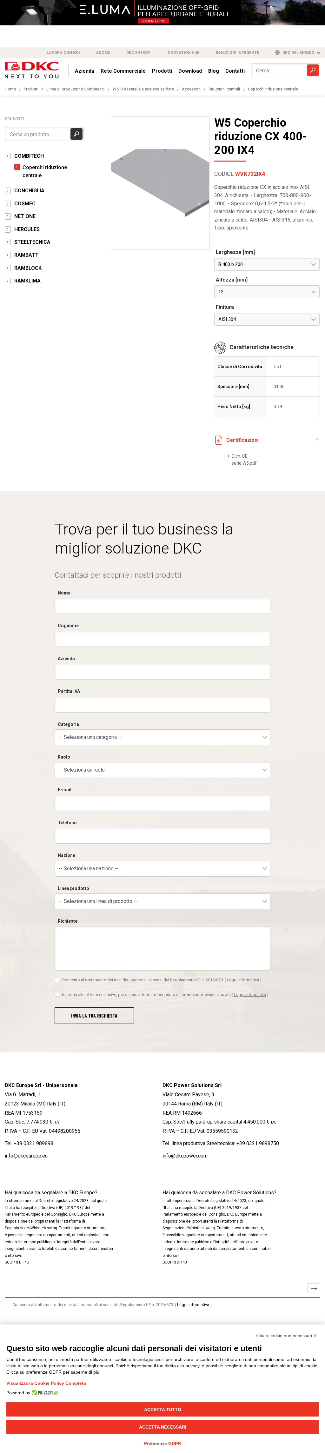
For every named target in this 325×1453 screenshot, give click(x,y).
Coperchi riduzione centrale (273, 89)
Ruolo (64, 757)
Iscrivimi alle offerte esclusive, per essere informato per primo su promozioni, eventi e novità (165, 994)
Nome (64, 592)
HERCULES (27, 229)
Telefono (67, 822)
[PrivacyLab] (44, 1393)
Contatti (235, 71)
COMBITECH (29, 156)
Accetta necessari (162, 1427)
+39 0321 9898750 (257, 1143)
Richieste (67, 921)
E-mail (64, 789)
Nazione (66, 855)
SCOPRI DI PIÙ (17, 1262)
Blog (213, 71)
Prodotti (162, 71)
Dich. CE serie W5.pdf (244, 460)
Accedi (103, 52)
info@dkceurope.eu (26, 1156)
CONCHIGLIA (29, 191)
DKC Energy (138, 52)
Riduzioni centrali (224, 89)
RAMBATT (26, 255)
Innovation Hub (183, 52)
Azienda (84, 71)
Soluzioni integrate (237, 52)
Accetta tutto (162, 1409)
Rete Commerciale (123, 71)
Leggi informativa (243, 980)
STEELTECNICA (32, 242)
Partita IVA (69, 691)
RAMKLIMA (27, 281)
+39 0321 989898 (33, 1143)
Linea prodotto (73, 888)
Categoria (68, 724)
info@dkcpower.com (185, 1156)
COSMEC (25, 204)
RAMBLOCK (28, 268)
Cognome (68, 625)
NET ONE (25, 216)
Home (10, 89)
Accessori (191, 89)
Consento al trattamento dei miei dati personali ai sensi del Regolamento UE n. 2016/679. (162, 980)
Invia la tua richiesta (94, 1015)
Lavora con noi (63, 52)
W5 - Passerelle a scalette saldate (143, 89)
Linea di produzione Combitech (75, 89)
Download (190, 71)
